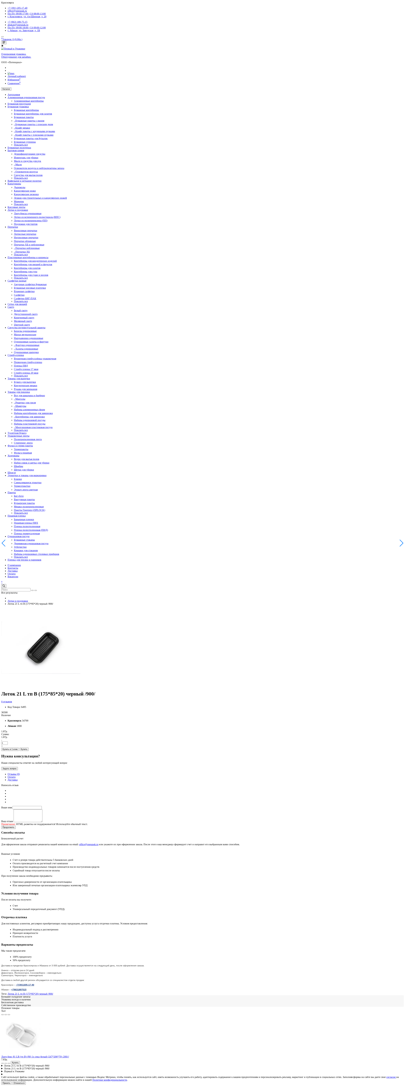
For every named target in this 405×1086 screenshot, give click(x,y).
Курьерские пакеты (24, 503)
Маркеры (19, 201)
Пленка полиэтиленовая (27, 526)
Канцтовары (14, 183)
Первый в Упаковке (14, 1071)
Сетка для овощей (17, 304)
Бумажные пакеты (24, 117)
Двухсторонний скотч (25, 314)
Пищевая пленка (17, 515)
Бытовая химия (16, 150)
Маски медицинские (25, 334)
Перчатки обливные (25, 241)
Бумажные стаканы (24, 539)
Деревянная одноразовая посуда (31, 543)
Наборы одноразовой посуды (29, 420)
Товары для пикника (19, 392)
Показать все (21, 144)
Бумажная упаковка (18, 106)
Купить (24, 749)
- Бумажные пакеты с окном (29, 120)
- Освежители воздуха (26, 171)
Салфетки (19, 295)
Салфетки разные (17, 280)
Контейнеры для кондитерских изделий (35, 261)
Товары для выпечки (19, 378)
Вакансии (13, 576)
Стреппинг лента (23, 442)
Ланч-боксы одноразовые (27, 213)
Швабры (18, 466)
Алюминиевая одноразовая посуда (26, 97)
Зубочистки (20, 547)
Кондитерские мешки (25, 385)
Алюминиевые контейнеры (29, 101)
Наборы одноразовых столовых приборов (36, 554)
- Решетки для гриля (25, 402)
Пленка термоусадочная (27, 533)
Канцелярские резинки (26, 194)
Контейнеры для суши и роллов (31, 275)
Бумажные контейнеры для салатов (33, 113)
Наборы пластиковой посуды (29, 423)
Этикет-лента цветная (26, 489)
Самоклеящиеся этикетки (27, 482)
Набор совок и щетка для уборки (31, 462)
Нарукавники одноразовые (28, 338)
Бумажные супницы (25, 142)
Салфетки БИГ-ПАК (25, 298)
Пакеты (12, 492)
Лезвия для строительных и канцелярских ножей (40, 198)
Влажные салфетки (24, 291)
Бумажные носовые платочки (30, 287)
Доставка (13, 571)
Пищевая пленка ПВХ (26, 523)
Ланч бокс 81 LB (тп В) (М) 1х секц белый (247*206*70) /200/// (35, 1056)
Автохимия (14, 94)
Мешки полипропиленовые (29, 506)
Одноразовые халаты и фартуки (31, 341)
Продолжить (8, 827)
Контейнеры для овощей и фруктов (33, 264)
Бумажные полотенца (19, 147)
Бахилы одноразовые (25, 331)
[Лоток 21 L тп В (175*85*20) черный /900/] (40, 686)
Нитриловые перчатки (26, 237)
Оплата (12, 573)
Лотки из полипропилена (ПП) (30, 220)
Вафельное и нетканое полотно (24, 180)
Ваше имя (6, 807)
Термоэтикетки (22, 486)
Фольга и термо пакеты (20, 445)
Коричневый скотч (24, 317)
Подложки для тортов (25, 224)
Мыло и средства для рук (27, 161)
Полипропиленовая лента (28, 439)
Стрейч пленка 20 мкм (26, 372)
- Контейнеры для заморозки (29, 416)
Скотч (11, 307)
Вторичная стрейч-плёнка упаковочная (35, 358)
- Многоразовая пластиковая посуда (33, 427)
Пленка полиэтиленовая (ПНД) (31, 530)
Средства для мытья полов (28, 175)
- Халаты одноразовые (26, 348)
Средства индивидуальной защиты (26, 327)
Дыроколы (19, 187)
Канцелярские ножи (25, 190)
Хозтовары (13, 455)
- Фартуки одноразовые (26, 345)
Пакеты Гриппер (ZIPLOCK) (29, 510)
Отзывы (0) (14, 774)
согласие (391, 1077)
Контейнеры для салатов (27, 268)
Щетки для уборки (24, 469)
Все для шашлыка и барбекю (29, 395)
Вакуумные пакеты (24, 499)
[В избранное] (2, 1014)
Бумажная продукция (19, 103)
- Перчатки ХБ (22, 251)
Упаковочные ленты (18, 435)
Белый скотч (20, 310)
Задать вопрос (10, 768)
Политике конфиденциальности (109, 1080)
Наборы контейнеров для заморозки (33, 413)
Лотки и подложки (18, 210)
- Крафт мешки (22, 127)
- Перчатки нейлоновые (27, 248)
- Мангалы (19, 399)
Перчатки (13, 227)
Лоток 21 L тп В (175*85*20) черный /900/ (30, 993)
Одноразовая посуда (18, 536)
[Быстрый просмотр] (9, 1014)
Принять (6, 1083)
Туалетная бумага (17, 433)
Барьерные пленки (24, 519)
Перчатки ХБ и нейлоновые (29, 244)
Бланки (18, 479)
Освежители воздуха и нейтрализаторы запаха (39, 168)
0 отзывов (6, 701)
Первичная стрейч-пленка (28, 362)
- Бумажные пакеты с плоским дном (33, 124)
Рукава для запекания (25, 389)
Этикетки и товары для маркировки (27, 475)
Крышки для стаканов (26, 550)
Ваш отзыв (7, 821)
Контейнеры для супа (25, 271)
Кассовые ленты (16, 207)
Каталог (6, 89)
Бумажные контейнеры (26, 110)
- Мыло (18, 164)
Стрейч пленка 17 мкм (26, 369)
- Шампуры (20, 406)
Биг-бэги (19, 496)
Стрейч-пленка (16, 355)
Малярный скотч (23, 321)
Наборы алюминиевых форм (29, 409)
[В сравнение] (5, 1014)
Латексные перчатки (25, 234)
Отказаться (19, 1083)
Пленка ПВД (21, 365)
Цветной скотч (22, 324)
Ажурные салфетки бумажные (30, 284)
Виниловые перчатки (25, 230)
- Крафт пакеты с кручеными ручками (34, 131)
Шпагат (12, 472)
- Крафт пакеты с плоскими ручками (33, 135)
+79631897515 (18, 989)
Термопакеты (21, 449)
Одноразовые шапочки (26, 352)
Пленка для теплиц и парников (24, 559)
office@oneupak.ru (88, 844)
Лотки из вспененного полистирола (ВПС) (37, 217)
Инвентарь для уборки (26, 157)
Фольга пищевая (23, 452)
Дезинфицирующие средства (29, 154)
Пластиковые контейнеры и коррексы (28, 257)
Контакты (13, 568)
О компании (14, 565)
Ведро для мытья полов (26, 459)
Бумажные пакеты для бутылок (31, 138)
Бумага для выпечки (25, 382)
